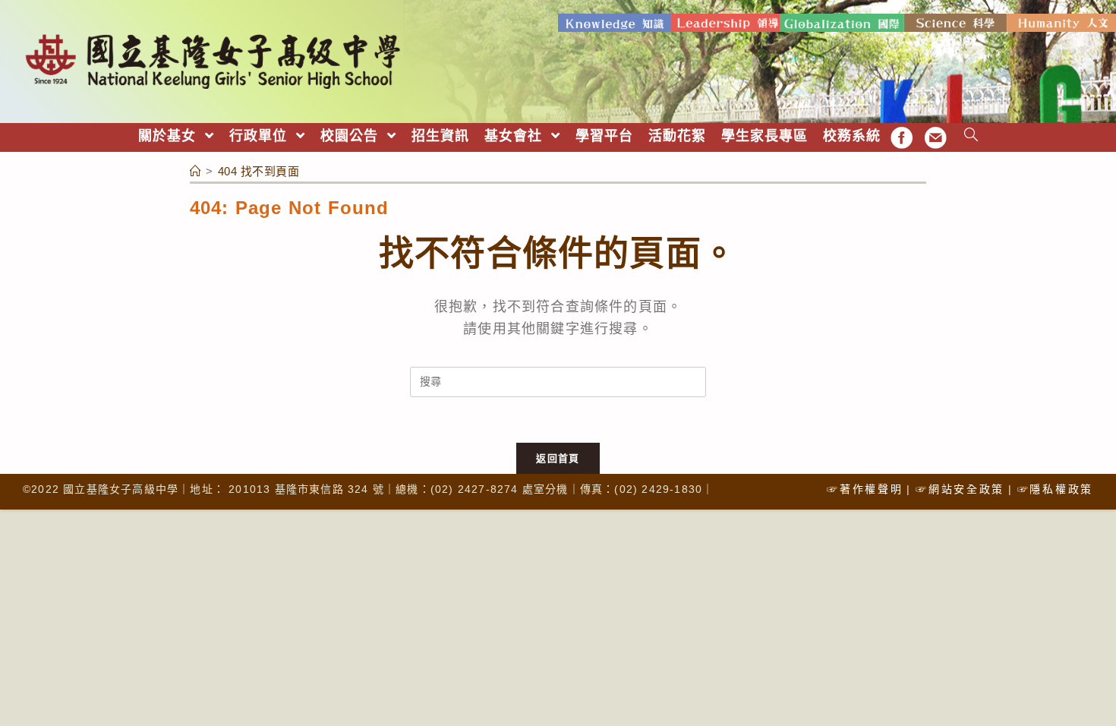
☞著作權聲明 (865, 489)
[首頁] (196, 171)
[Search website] (971, 136)
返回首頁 (557, 458)
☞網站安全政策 (960, 489)
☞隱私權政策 (1055, 489)
